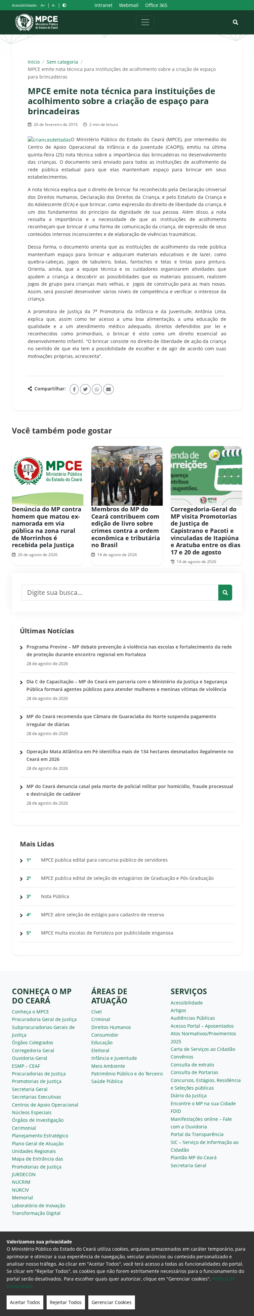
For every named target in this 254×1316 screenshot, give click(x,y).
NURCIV (20, 1190)
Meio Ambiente (108, 1066)
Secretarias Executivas (36, 1097)
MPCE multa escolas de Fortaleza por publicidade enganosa (107, 933)
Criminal (100, 1019)
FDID (176, 1111)
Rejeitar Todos (66, 1302)
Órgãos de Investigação (38, 1120)
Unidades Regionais (34, 1151)
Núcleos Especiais (32, 1112)
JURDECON (24, 1174)
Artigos (178, 1010)
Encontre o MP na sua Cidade (203, 1103)
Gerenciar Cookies (112, 1302)
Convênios (182, 1057)
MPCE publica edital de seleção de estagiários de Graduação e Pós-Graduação (127, 878)
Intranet (103, 5)
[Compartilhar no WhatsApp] (97, 389)
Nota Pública (55, 896)
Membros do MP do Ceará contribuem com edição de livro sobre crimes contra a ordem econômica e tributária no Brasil (125, 527)
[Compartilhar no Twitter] (85, 389)
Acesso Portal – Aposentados (202, 1026)
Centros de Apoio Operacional (45, 1105)
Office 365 (156, 5)
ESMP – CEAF (26, 1066)
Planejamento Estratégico (40, 1135)
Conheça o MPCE (30, 1011)
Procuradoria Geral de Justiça (44, 1019)
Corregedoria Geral (33, 1050)
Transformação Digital (36, 1213)
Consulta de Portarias (194, 1072)
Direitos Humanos (111, 1027)
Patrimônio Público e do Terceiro (127, 1073)
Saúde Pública (107, 1081)
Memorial (22, 1197)
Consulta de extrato (192, 1064)
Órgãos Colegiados (32, 1042)
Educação (101, 1042)
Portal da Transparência (197, 1134)
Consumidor (104, 1035)
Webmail (129, 5)
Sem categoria (62, 62)
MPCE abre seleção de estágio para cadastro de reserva (102, 914)
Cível (96, 1011)
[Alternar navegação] (145, 22)
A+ (43, 5)
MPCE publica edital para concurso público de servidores (104, 860)
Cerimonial (24, 1128)
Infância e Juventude (114, 1058)
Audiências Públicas (193, 1018)
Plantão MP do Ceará (194, 1157)
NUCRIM (21, 1182)
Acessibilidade (187, 1003)
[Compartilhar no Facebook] (74, 389)
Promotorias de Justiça (37, 1081)
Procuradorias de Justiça (39, 1073)
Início (34, 62)
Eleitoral (100, 1050)
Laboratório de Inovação (38, 1205)
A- (54, 5)
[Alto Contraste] (64, 5)
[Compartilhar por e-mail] (108, 389)
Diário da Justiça (189, 1095)
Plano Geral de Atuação (38, 1143)
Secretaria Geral (30, 1089)
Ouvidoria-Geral (29, 1058)
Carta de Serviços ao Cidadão (203, 1049)
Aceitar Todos (25, 1302)
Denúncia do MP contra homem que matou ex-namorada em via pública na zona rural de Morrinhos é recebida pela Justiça (46, 527)
